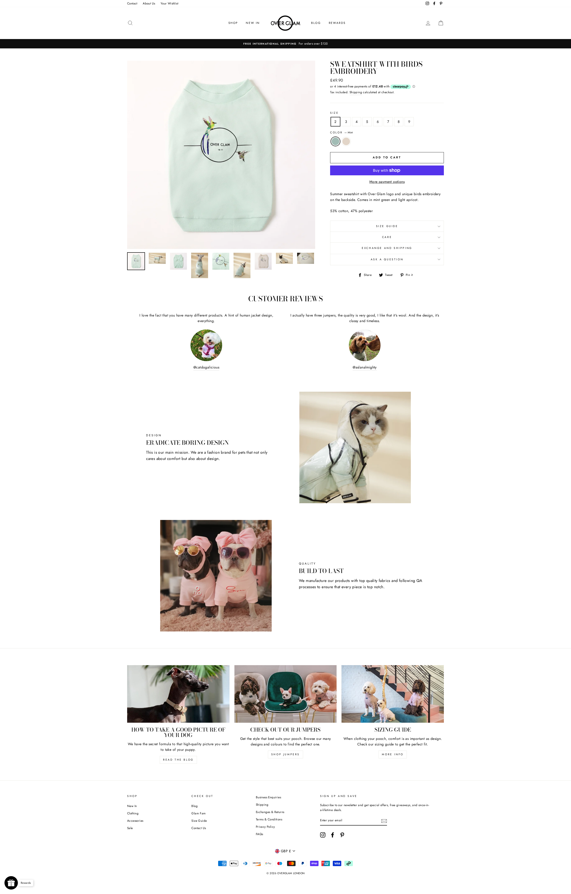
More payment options (387, 181)
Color (341, 132)
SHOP (233, 23)
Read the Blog (178, 760)
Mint (335, 141)
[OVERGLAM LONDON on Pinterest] (342, 835)
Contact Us (198, 828)
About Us (149, 3)
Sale (130, 828)
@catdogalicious (206, 367)
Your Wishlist (169, 3)
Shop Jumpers (285, 754)
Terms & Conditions (269, 819)
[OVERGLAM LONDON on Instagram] (322, 835)
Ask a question (387, 259)
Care (387, 237)
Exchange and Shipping (387, 248)
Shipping (356, 92)
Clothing (133, 813)
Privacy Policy (265, 826)
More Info (392, 754)
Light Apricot (346, 141)
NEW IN (253, 23)
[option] (285, 43)
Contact (132, 3)
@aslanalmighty (365, 367)
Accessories (135, 820)
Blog (194, 806)
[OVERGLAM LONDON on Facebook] (332, 835)
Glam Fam (198, 813)
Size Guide (387, 226)
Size (334, 113)
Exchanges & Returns (270, 812)
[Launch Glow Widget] (11, 883)
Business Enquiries (268, 797)
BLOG (316, 23)
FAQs (259, 834)
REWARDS (337, 23)
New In (132, 806)
